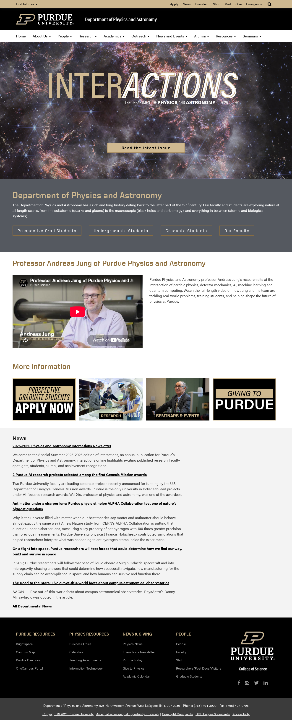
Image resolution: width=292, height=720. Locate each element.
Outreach (139, 36)
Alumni (200, 36)
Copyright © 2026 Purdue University (68, 714)
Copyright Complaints (177, 714)
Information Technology (86, 668)
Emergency (254, 4)
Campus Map (25, 652)
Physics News (133, 643)
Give (238, 4)
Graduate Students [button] (186, 230)
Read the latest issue (146, 147)
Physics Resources (89, 634)
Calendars (76, 652)
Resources (225, 36)
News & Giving (137, 634)
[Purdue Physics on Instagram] (247, 683)
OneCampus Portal (29, 668)
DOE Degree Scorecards (213, 714)
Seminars (251, 36)
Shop (216, 4)
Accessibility (241, 714)
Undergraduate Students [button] (121, 230)
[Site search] (270, 4)
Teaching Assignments (85, 660)
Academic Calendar (136, 676)
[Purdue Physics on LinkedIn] (265, 683)
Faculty (181, 652)
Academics (113, 36)
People (64, 36)
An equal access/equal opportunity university (127, 714)
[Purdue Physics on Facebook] (238, 683)
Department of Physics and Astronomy (121, 19)
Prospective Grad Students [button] (47, 230)
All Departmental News (32, 606)
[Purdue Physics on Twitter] (256, 683)
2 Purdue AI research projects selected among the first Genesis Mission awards (80, 474)
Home (21, 36)
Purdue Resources (35, 634)
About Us (41, 36)
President (202, 4)
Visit (228, 4)
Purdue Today (132, 660)
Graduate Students (189, 676)
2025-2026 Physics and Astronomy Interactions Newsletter (62, 445)
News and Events (170, 36)
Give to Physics (133, 668)
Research (86, 36)
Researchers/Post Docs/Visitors (198, 668)
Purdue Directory (28, 660)
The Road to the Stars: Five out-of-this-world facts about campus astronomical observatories (91, 582)
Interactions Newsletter (139, 652)
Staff (179, 660)
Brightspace (24, 643)
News (187, 4)
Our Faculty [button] (236, 230)
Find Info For (25, 4)
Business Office (80, 643)
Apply (174, 4)
